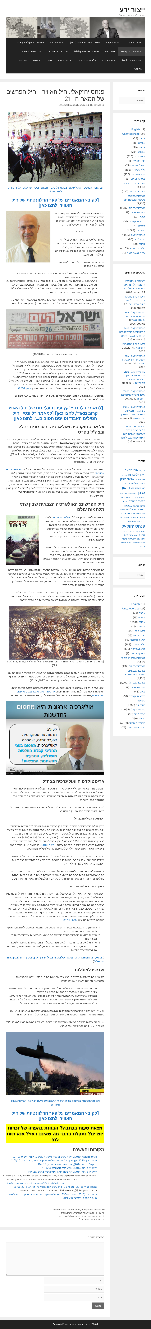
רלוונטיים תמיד (59, 1209)
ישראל (128, 498)
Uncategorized (131, 133)
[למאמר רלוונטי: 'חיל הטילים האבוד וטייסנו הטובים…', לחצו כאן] (55, 415)
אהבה (142, 138)
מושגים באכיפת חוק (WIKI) (86, 51)
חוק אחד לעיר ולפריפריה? (90, 1219)
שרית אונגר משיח (136, 252)
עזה (138, 517)
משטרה (127, 505)
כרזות (123, 498)
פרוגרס (141, 531)
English (135, 129)
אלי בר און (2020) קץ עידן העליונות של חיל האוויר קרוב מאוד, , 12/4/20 (54, 1160)
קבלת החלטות (128, 531)
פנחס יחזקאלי (74, 1209)
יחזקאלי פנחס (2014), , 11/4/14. (67, 1164)
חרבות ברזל (126, 493)
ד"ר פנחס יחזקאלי (114, 42)
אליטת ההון (140, 479)
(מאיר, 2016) (48, 845)
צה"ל (63, 1213)
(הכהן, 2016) (70, 920)
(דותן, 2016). (24, 388)
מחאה (125, 501)
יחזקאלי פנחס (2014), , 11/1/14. (60, 1171)
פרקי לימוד (22, 60)
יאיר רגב (134, 497)
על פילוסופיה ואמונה (86, 60)
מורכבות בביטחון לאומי (131, 51)
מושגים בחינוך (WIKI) (132, 60)
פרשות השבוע (64, 60)
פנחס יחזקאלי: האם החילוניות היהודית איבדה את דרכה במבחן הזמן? (132, 332)
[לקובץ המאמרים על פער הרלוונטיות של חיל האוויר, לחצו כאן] (55, 202)
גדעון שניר (135, 488)
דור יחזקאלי (139, 160)
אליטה (124, 475)
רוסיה (135, 535)
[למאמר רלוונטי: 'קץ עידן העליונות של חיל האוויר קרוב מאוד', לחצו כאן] (55, 410)
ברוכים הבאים (135, 42)
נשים (142, 217)
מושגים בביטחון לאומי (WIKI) (30, 42)
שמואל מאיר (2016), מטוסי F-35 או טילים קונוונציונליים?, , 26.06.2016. (55, 1186)
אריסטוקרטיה (80, 1213)
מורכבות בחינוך (109, 60)
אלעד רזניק (127, 479)
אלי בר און (133, 474)
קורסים (36, 60)
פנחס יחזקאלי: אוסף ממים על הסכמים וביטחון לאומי (134, 316)
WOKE (142, 470)
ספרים (49, 60)
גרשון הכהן (110, 51)
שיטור (124, 539)
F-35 (98, 1213)
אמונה (141, 147)
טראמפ (142, 498)
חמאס (134, 494)
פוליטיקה (140, 230)
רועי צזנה (128, 535)
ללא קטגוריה (138, 169)
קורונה (141, 243)
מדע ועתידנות (138, 174)
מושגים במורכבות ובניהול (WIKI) (85, 42)
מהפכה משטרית (137, 501)
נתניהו (136, 513)
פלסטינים (131, 521)
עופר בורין (126, 513)
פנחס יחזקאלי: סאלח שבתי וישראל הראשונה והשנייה (133, 395)
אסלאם (134, 483)
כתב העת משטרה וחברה (30, 51)
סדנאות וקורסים (137, 221)
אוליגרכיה (91, 1213)
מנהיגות (136, 506)
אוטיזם (141, 142)
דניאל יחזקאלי (137, 165)
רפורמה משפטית (136, 538)
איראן (142, 474)
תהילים (129, 542)
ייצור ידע (132, 10)
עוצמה (142, 517)
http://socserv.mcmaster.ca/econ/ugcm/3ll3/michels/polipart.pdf (35, 1183)
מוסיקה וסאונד (137, 178)
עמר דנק (133, 517)
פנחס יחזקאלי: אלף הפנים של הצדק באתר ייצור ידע (133, 359)
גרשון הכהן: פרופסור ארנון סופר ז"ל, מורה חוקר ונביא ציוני (134, 300)
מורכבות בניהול (57, 42)
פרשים (70, 1213)
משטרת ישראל (137, 509)
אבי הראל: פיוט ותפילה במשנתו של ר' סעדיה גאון (79, 1216)
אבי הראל (131, 470)
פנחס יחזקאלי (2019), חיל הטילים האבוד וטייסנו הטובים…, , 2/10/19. (55, 1156)
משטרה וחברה (137, 212)
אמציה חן (142, 483)
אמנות (141, 151)
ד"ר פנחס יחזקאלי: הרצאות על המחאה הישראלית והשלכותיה (134, 284)
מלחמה (142, 506)
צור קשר (138, 69)
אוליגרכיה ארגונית (60, 517)
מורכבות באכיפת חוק (58, 51)
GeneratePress (60, 1324)
